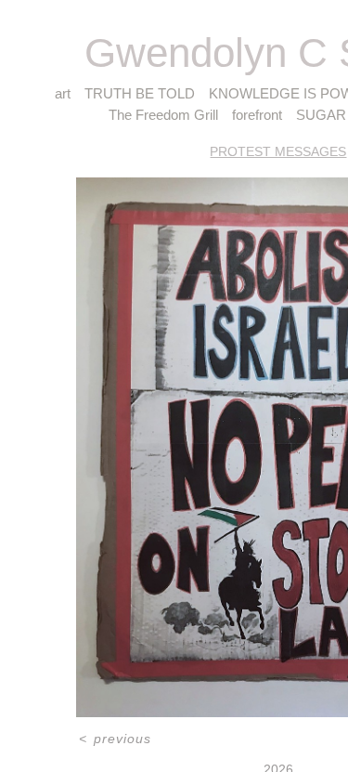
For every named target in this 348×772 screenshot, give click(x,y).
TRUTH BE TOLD (139, 93)
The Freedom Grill (163, 115)
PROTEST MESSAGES (278, 151)
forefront (257, 115)
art (63, 93)
